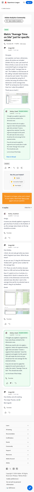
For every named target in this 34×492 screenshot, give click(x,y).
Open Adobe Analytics (15, 21)
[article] (17, 226)
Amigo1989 (11, 48)
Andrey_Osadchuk (15, 111)
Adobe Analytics (6, 8)
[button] (10, 44)
